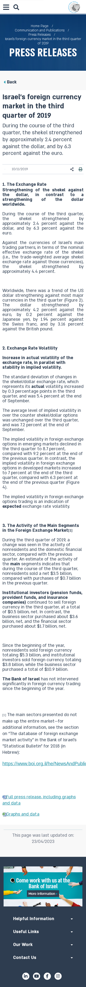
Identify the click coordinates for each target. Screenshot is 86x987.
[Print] (80, 169)
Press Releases (39, 34)
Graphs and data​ (22, 814)
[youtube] (36, 976)
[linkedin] (25, 976)
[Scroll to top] (43, 857)
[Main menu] (6, 7)
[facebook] (47, 976)
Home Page (39, 26)
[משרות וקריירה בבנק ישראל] (43, 886)
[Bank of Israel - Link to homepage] (74, 7)
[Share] (72, 169)
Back (11, 82)
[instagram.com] (58, 976)
